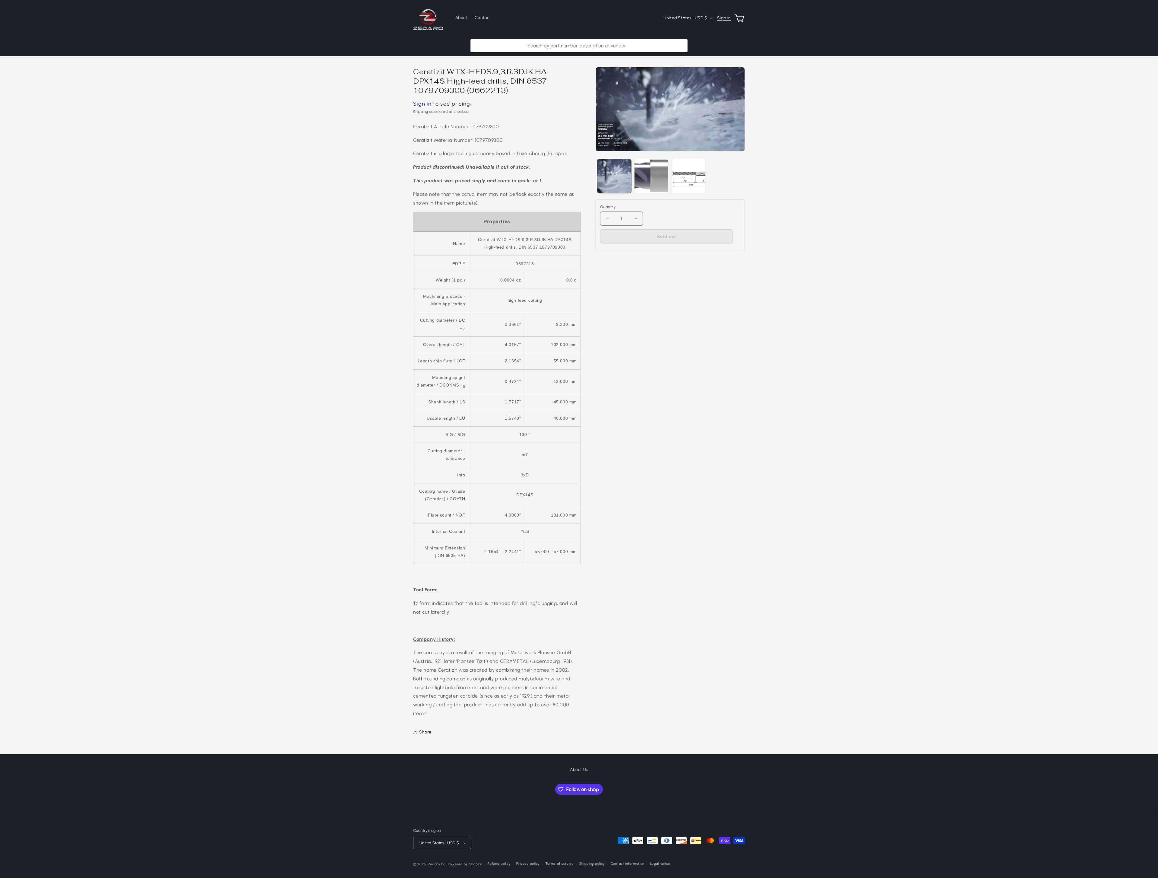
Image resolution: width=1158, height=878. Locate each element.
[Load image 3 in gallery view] (689, 176)
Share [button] (425, 732)
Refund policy (499, 864)
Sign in (724, 18)
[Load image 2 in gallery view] (651, 176)
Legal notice (660, 864)
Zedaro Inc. (437, 864)
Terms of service (560, 864)
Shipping (420, 112)
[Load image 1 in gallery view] (614, 176)
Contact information (627, 864)
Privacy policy (528, 864)
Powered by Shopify (465, 864)
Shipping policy (592, 864)
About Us (579, 769)
